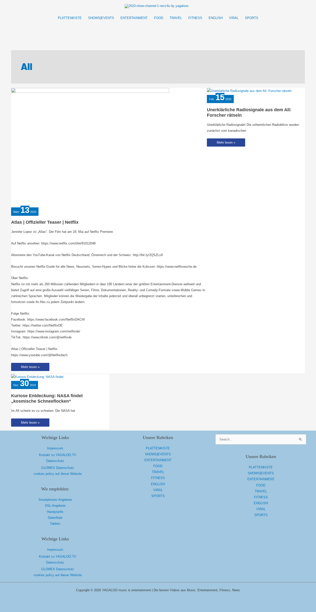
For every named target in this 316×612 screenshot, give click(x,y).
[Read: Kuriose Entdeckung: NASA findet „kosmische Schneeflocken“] (37, 377)
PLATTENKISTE (158, 448)
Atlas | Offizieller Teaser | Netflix (45, 222)
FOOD (157, 466)
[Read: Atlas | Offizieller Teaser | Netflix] (90, 147)
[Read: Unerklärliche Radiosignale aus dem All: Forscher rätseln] (249, 91)
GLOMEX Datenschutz (57, 468)
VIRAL (158, 490)
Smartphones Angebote (55, 500)
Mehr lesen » (30, 368)
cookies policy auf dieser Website (58, 474)
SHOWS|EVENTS (158, 454)
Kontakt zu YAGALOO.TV (57, 455)
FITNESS (158, 478)
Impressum (55, 448)
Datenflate (55, 518)
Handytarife (55, 512)
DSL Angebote (55, 505)
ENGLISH (158, 484)
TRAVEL (158, 472)
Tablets (55, 523)
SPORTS (158, 496)
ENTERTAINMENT (158, 460)
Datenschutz (55, 461)
